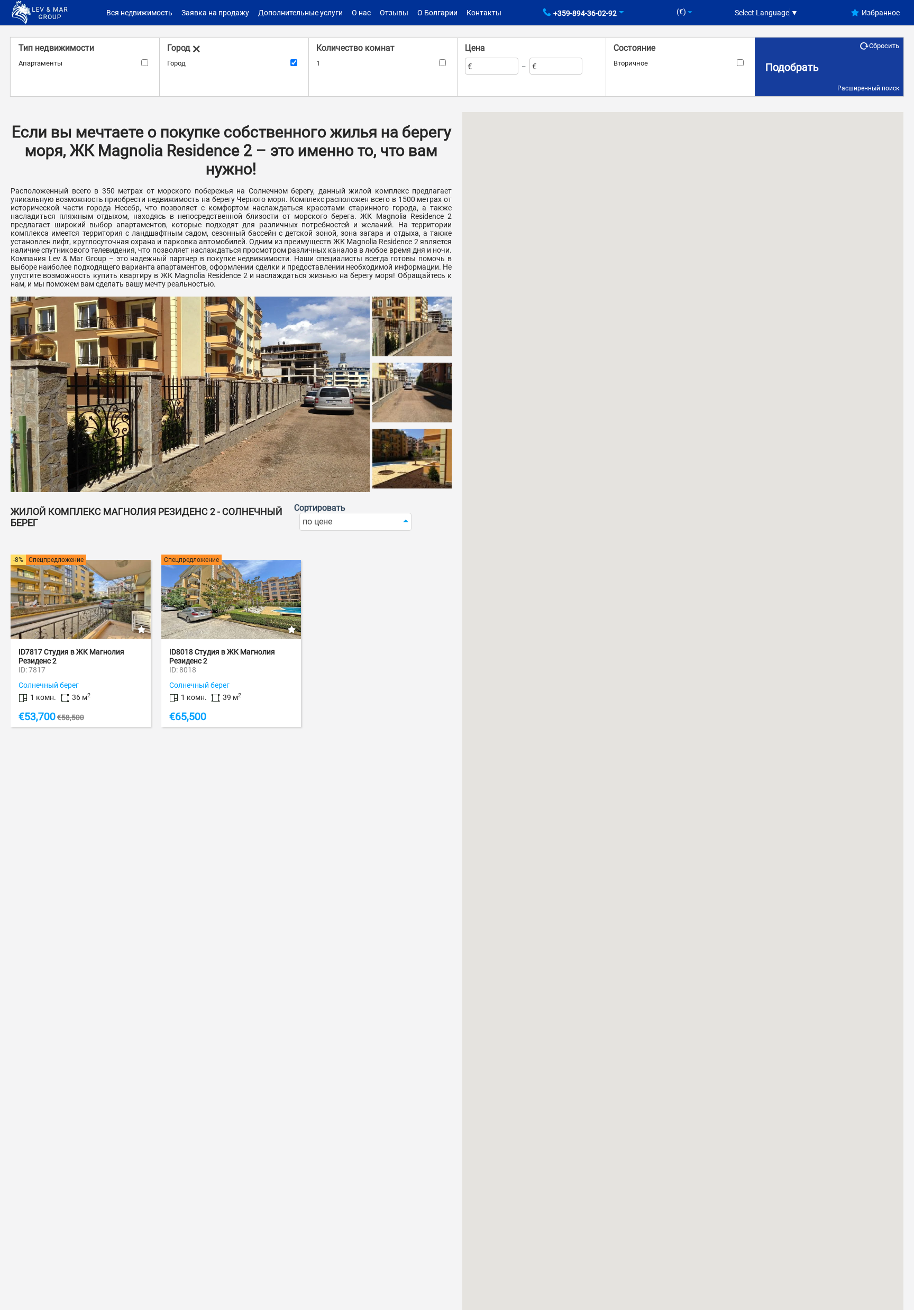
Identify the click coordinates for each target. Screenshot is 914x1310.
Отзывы (394, 12)
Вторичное (631, 63)
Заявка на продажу (215, 12)
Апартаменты (40, 63)
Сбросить (884, 46)
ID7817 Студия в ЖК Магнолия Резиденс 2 (71, 656)
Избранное (881, 12)
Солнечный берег (49, 685)
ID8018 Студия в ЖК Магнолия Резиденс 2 (222, 656)
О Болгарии (437, 12)
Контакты (484, 12)
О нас (361, 12)
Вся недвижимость (139, 12)
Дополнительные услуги (300, 12)
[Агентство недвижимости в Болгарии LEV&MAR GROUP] (40, 11)
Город (176, 63)
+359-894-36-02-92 (585, 13)
